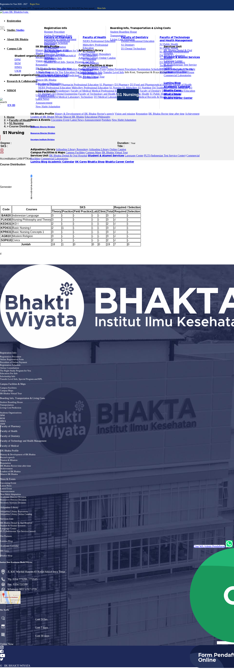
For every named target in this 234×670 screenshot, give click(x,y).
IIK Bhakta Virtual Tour (115, 152)
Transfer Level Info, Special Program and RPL (21, 379)
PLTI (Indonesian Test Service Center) (165, 155)
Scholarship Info (7, 376)
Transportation (7, 405)
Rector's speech (105, 113)
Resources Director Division (13, 500)
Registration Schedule (10, 365)
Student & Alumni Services (12, 525)
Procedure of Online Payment (13, 362)
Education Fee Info (9, 373)
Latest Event (6, 488)
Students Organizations (11, 413)
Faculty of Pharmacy (10, 426)
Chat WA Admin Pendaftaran (209, 546)
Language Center (134, 155)
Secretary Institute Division (13, 503)
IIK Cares (4, 551)
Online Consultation (9, 368)
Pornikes (106, 119)
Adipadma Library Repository (72, 149)
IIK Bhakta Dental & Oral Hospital (68, 155)
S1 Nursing (16, 123)
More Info (101, 8)
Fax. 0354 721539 (17, 584)
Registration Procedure (10, 356)
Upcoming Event (60, 119)
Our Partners (6, 536)
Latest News (77, 119)
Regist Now (35, 4)
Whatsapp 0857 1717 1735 (22, 589)
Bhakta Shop (6, 555)
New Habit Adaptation (124, 119)
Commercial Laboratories (54, 158)
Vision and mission (125, 113)
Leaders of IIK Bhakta (10, 471)
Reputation (142, 113)
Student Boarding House (11, 402)
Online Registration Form (12, 359)
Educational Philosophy (97, 116)
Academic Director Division (13, 497)
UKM (2, 424)
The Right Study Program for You (15, 371)
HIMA (3, 421)
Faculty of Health (20, 120)
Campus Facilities (75, 152)
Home (11, 117)
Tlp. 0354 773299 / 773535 (22, 579)
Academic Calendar (9, 546)
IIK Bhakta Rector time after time (166, 113)
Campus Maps (93, 152)
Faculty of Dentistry (10, 436)
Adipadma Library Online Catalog (107, 149)
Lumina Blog (6, 541)
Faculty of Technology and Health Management (23, 441)
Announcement (92, 119)
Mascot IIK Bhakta (73, 116)
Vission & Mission (8, 460)
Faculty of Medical (9, 446)
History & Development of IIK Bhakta (75, 113)
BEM (2, 418)
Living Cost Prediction (10, 408)
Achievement (192, 113)
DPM (2, 415)
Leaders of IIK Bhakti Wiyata (46, 116)
